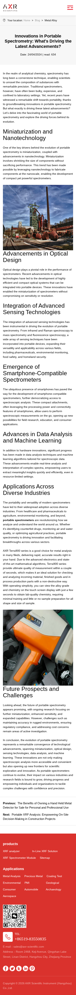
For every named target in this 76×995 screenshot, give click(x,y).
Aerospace (9, 896)
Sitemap (45, 857)
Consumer (9, 889)
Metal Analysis (11, 876)
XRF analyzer (11, 851)
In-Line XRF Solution (45, 851)
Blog (37, 20)
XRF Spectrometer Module (19, 857)
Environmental (12, 882)
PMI (27, 882)
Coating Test (54, 876)
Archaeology (53, 889)
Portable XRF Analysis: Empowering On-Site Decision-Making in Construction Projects (35, 816)
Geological (52, 882)
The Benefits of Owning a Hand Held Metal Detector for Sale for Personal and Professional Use (37, 805)
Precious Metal (33, 876)
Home (27, 20)
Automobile (31, 889)
